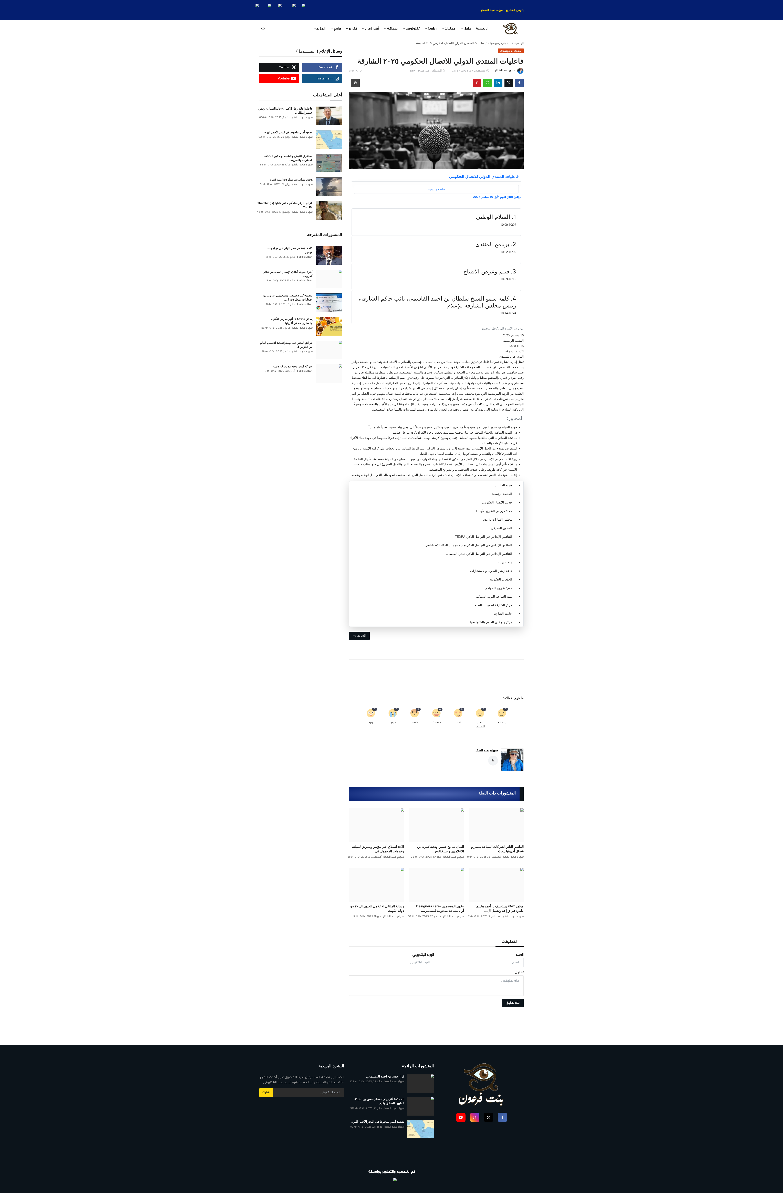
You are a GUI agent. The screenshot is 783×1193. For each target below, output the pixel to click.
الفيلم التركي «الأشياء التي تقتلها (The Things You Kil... (285, 205)
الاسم (519, 955)
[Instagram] (474, 1117)
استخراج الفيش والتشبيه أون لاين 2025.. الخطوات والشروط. (288, 158)
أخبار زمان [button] (372, 28)
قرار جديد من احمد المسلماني (385, 1076)
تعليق (519, 972)
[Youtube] (461, 1117)
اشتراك (266, 1092)
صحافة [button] (392, 28)
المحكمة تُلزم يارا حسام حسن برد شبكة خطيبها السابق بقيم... (379, 1101)
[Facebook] (502, 1117)
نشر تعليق (513, 1003)
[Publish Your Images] (391, 1182)
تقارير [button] (353, 28)
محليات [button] (450, 28)
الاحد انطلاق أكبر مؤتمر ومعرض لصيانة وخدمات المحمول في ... (378, 849)
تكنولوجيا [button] (413, 28)
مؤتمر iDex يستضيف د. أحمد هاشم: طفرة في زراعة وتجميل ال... (499, 908)
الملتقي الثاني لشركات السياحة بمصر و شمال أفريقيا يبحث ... (497, 849)
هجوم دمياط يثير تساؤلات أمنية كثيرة (291, 179)
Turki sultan (305, 256)
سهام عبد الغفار (486, 750)
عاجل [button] (467, 28)
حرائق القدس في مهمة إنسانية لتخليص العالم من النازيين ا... (286, 344)
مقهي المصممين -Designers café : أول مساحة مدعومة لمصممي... (439, 908)
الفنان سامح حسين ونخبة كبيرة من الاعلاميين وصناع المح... (440, 849)
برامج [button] (337, 28)
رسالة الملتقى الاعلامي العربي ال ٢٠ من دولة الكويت (377, 908)
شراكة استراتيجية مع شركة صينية (292, 366)
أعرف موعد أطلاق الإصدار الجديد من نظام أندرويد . (288, 274)
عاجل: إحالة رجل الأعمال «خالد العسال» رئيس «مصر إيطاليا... (285, 110)
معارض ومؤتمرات (499, 43)
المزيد (320, 28)
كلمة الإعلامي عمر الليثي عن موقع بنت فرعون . (290, 250)
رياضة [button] (432, 28)
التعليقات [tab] (510, 942)
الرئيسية (482, 28)
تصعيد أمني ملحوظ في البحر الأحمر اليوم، (288, 132)
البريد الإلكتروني (423, 955)
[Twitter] (488, 1117)
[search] (263, 28)
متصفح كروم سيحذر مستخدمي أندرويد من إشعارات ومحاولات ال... (288, 297)
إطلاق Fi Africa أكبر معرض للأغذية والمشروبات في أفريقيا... (292, 321)
